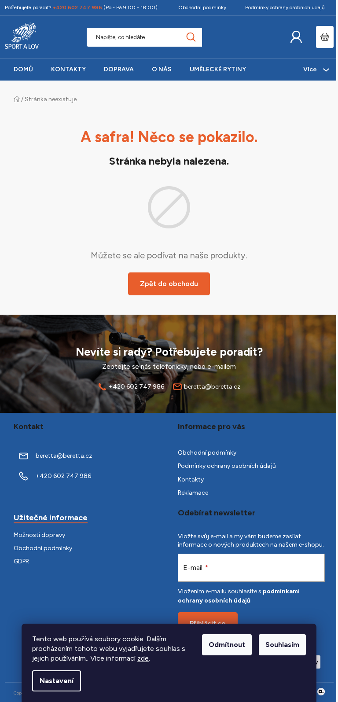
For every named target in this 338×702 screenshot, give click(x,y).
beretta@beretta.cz (212, 386)
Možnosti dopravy (39, 535)
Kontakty (191, 479)
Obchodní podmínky (202, 7)
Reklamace (193, 492)
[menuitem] (23, 70)
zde (143, 658)
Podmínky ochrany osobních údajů (285, 7)
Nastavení (56, 680)
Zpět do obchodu (169, 283)
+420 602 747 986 (136, 386)
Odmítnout (227, 644)
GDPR (21, 561)
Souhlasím (282, 644)
